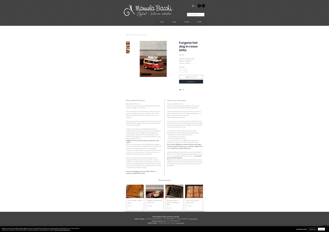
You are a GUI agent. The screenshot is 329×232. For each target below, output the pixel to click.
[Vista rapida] (135, 191)
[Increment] (185, 70)
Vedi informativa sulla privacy (62, 230)
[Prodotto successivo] (205, 198)
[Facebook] (199, 5)
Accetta (321, 229)
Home (127, 35)
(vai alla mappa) (193, 219)
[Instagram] (203, 5)
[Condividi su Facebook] (180, 90)
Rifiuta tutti (312, 229)
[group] (164, 197)
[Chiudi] (327, 229)
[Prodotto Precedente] (124, 198)
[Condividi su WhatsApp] (183, 90)
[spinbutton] (183, 70)
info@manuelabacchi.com (159, 221)
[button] (194, 6)
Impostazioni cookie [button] (301, 229)
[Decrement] (180, 70)
